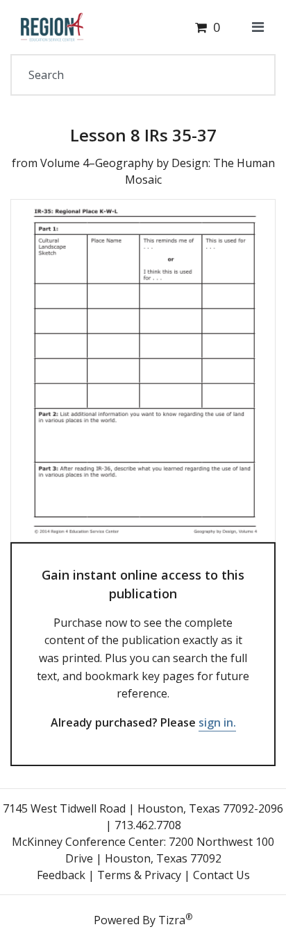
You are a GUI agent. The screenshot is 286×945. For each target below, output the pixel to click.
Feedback (61, 875)
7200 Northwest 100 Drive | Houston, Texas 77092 (170, 850)
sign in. (217, 722)
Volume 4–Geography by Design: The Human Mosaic (157, 171)
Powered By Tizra (143, 919)
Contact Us (221, 875)
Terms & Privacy (139, 875)
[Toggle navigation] (258, 27)
